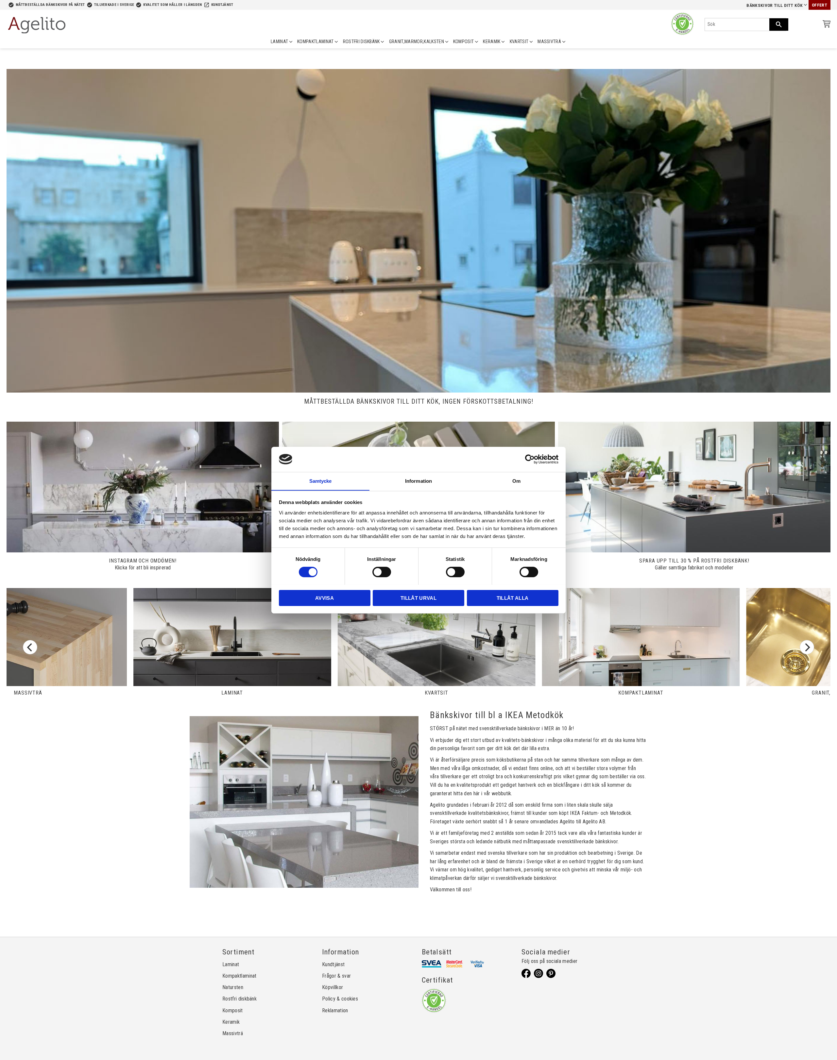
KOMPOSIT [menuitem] (463, 41)
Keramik (231, 1022)
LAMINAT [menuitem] (279, 41)
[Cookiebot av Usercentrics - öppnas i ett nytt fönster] (529, 459)
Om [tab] (516, 480)
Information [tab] (418, 480)
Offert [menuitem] (819, 5)
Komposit (232, 1010)
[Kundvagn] (825, 25)
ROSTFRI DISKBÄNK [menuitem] (361, 41)
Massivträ (232, 1033)
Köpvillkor (332, 987)
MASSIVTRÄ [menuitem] (549, 41)
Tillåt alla (513, 597)
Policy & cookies (340, 999)
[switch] (381, 572)
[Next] (807, 647)
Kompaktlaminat (239, 976)
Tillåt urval (418, 597)
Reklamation (335, 1010)
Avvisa (324, 597)
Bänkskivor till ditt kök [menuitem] (774, 5)
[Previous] (30, 647)
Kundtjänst (222, 5)
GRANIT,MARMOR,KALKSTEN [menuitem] (416, 41)
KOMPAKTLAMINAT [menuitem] (315, 41)
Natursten (232, 987)
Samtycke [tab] (320, 480)
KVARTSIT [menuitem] (519, 41)
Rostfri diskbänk (239, 999)
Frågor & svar (336, 976)
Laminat (230, 964)
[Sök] (778, 24)
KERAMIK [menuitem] (491, 41)
